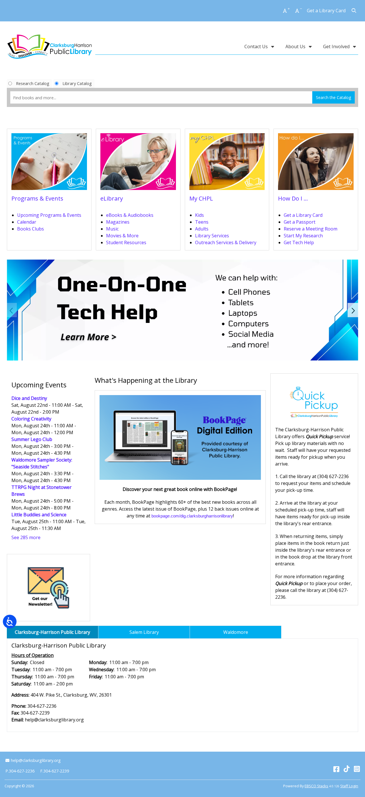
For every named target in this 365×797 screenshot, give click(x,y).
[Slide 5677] (182, 310)
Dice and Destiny (29, 398)
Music (112, 229)
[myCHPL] (227, 163)
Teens (201, 222)
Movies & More (122, 235)
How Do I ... (293, 198)
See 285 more (25, 537)
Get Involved (337, 46)
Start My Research (303, 235)
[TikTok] (347, 768)
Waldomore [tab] (235, 632)
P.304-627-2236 (20, 771)
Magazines (117, 222)
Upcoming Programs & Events (49, 215)
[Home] (49, 46)
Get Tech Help (299, 242)
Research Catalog (32, 83)
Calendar (26, 222)
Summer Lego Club (31, 439)
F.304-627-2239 (54, 771)
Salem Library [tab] (144, 632)
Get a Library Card (326, 10)
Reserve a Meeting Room (310, 229)
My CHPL (201, 198)
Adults (201, 229)
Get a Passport (299, 222)
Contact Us (256, 46)
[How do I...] (316, 163)
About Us (296, 46)
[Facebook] (336, 768)
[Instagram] (357, 768)
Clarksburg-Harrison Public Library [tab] (52, 632)
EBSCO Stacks (316, 785)
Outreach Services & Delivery (225, 242)
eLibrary (111, 198)
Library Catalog (77, 83)
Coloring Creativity (31, 419)
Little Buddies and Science (38, 514)
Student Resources (126, 242)
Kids (199, 215)
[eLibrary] (138, 163)
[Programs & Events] (49, 163)
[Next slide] (353, 310)
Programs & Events (37, 198)
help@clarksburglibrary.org (36, 760)
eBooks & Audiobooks (129, 215)
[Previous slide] (12, 310)
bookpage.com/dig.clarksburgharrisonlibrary (192, 516)
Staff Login (349, 785)
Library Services (212, 235)
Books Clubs (30, 229)
